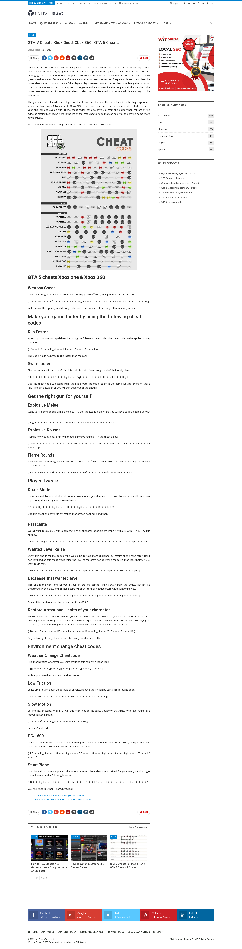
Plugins (161, 142)
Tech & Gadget (145, 23)
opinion (162, 149)
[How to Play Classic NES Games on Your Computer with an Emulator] (49, 848)
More (164, 23)
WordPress (51, 23)
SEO (70, 23)
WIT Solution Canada (171, 202)
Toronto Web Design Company (176, 192)
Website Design (35, 942)
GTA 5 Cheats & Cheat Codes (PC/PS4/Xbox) (59, 795)
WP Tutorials (164, 115)
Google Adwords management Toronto (180, 183)
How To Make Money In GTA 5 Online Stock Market (63, 799)
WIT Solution (81, 942)
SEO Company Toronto (172, 178)
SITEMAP (158, 932)
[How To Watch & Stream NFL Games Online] (89, 848)
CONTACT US (47, 932)
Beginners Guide (166, 135)
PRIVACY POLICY (108, 3)
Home (32, 23)
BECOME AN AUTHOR (139, 932)
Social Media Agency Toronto (175, 197)
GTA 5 (31, 35)
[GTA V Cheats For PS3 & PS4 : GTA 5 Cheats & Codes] (128, 848)
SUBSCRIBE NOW (130, 3)
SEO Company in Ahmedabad (58, 942)
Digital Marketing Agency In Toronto (178, 173)
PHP (85, 23)
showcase (163, 129)
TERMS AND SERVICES (87, 3)
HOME (34, 932)
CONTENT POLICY (65, 3)
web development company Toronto (179, 187)
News (161, 122)
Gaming (75, 837)
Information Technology (110, 23)
